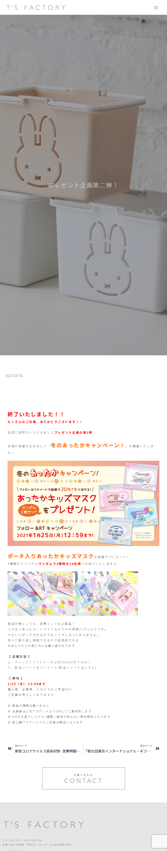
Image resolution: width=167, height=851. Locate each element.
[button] (156, 7)
